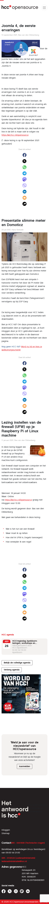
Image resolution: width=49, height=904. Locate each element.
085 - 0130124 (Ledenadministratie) (18, 858)
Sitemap (6, 833)
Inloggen (6, 830)
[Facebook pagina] (4, 891)
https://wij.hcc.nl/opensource (15, 135)
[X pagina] (10, 891)
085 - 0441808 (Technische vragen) (28, 843)
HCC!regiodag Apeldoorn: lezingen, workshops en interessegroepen (24, 643)
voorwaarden (32, 901)
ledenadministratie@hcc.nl (14, 861)
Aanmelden (24, 766)
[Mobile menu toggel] (44, 8)
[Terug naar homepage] (20, 7)
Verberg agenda (11, 669)
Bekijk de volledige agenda (17, 662)
